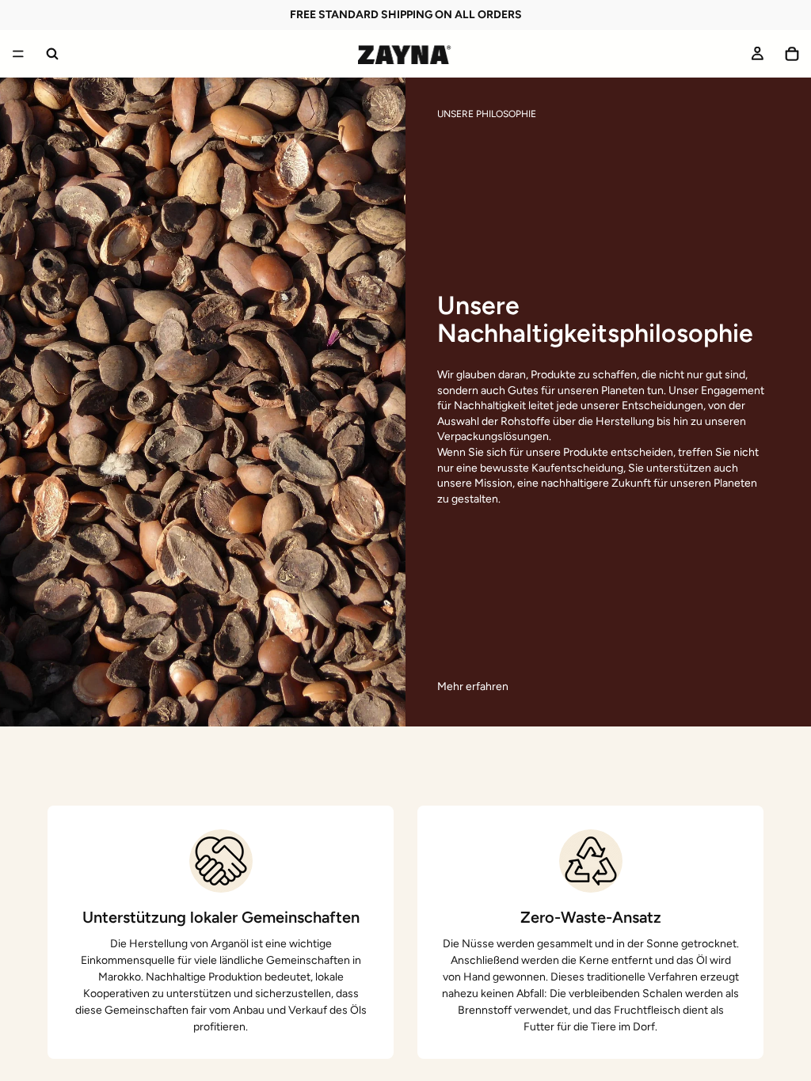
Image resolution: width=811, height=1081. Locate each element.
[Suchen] (52, 53)
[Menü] (18, 54)
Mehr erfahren (472, 686)
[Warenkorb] (792, 53)
